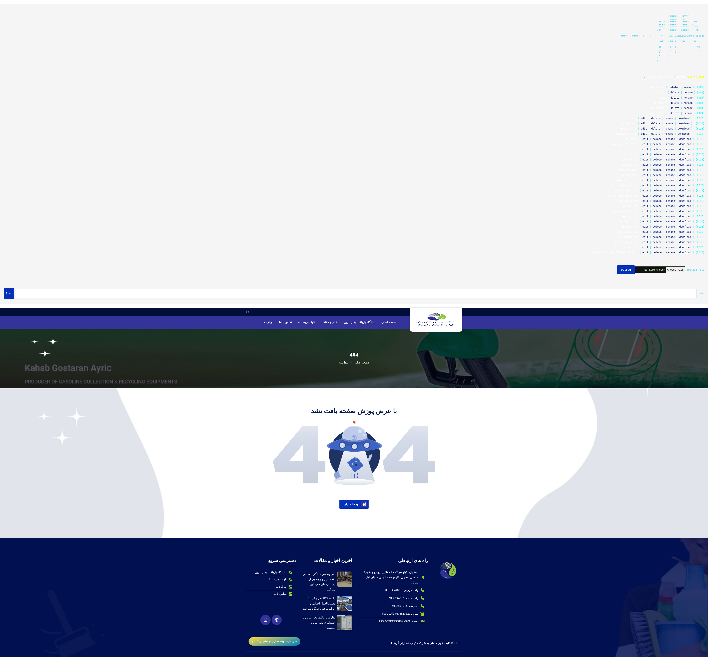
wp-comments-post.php (623, 190)
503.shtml (631, 138)
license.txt (630, 164)
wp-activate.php (627, 180)
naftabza (681, 77)
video (662, 97)
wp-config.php (628, 200)
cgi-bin (661, 92)
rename (686, 87)
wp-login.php (629, 221)
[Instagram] (265, 620)
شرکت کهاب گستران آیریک (409, 643)
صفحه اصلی (362, 362)
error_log (631, 149)
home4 (669, 77)
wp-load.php (630, 216)
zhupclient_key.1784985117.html (616, 252)
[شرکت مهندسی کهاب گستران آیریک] (436, 319)
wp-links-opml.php (625, 211)
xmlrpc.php (630, 247)
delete (673, 87)
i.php (634, 154)
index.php (631, 159)
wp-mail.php (630, 226)
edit (644, 118)
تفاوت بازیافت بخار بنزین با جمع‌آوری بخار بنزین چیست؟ (319, 622)
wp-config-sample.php (623, 195)
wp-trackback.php (626, 242)
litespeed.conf (627, 169)
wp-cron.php (630, 206)
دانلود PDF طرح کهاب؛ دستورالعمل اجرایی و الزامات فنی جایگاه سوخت (319, 603)
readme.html (630, 175)
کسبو (255, 641)
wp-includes (658, 113)
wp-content (658, 107)
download (684, 118)
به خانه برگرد (350, 504)
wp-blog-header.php (624, 185)
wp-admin (660, 102)
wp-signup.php (628, 236)
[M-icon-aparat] (277, 620)
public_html (696, 77)
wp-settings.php (627, 231)
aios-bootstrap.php (624, 144)
